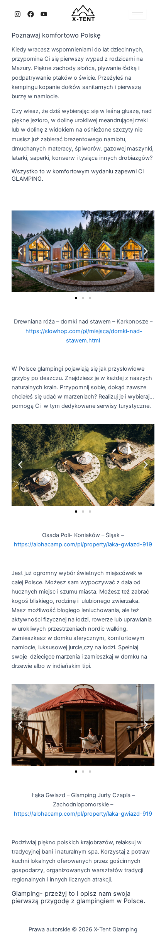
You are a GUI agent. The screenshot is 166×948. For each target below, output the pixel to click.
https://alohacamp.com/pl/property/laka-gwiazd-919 (83, 544)
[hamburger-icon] (137, 14)
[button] (20, 251)
